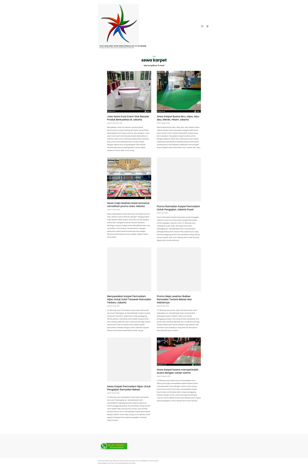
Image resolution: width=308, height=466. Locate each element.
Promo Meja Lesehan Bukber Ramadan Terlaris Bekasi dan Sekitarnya (174, 299)
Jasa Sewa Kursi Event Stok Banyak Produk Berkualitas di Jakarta (128, 118)
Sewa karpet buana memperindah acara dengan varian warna (177, 371)
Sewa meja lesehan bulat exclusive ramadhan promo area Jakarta (128, 204)
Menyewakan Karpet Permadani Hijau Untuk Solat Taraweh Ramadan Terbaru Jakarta (129, 299)
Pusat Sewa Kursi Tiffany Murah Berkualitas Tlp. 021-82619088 (122, 46)
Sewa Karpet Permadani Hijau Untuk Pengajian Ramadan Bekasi (129, 388)
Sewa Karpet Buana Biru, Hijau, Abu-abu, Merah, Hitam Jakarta (178, 118)
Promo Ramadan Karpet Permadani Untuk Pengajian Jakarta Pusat (178, 208)
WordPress (131, 463)
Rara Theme (115, 463)
